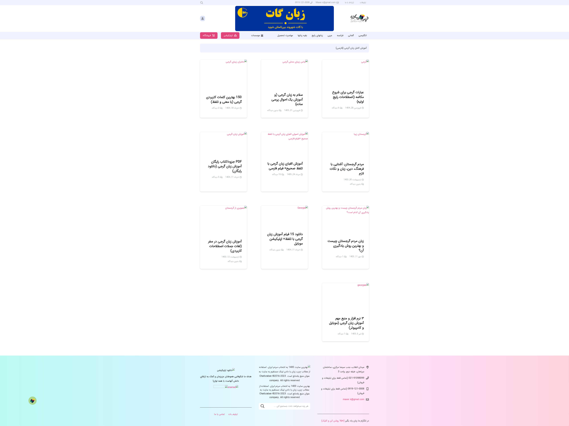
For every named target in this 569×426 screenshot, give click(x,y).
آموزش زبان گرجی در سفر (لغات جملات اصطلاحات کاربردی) (225, 246)
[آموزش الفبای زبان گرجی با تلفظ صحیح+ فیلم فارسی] (284, 144)
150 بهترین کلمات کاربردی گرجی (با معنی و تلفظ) (224, 99)
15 (276, 174)
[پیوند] (359, 18)
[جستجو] (262, 406)
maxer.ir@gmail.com (353, 399)
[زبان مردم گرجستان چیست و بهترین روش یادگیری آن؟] (345, 220)
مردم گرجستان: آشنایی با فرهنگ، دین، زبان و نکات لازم (347, 169)
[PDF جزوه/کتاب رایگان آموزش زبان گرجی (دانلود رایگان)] (223, 143)
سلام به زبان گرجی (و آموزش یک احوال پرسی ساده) (287, 99)
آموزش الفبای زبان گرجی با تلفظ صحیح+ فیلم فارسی (285, 166)
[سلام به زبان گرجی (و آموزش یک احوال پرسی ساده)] (284, 74)
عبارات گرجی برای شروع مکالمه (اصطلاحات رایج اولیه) (348, 97)
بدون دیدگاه (272, 110)
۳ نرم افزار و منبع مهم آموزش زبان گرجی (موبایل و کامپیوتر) (346, 323)
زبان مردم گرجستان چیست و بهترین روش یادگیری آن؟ (345, 246)
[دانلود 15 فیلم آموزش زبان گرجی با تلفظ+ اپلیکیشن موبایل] (284, 217)
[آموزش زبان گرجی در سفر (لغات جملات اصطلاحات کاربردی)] (223, 220)
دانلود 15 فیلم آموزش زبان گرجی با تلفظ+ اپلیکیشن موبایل (285, 239)
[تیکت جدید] (32, 401)
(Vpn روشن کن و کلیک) (333, 421)
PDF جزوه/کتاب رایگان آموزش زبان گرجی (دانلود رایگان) (225, 166)
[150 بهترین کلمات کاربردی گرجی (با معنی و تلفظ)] (223, 75)
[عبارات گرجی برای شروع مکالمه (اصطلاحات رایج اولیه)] (345, 73)
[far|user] (203, 18)
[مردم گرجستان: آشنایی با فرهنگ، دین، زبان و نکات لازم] (345, 145)
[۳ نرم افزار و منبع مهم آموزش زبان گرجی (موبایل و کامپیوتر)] (345, 297)
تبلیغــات (233, 414)
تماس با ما (219, 414)
